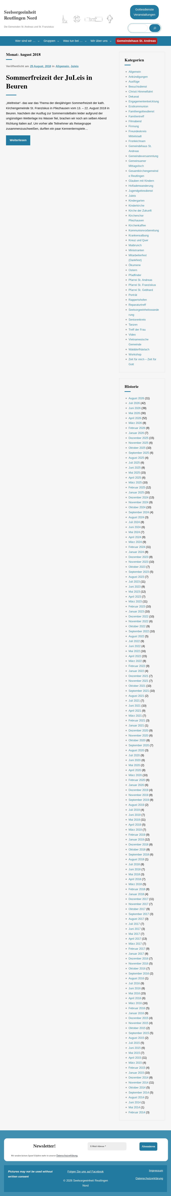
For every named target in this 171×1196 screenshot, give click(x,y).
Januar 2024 (136, 552)
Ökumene (135, 265)
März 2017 (135, 943)
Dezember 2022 (138, 616)
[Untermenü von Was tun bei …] (86, 41)
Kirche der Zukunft (140, 210)
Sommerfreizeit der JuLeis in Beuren (49, 81)
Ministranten (136, 250)
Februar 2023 (137, 606)
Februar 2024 (137, 547)
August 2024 (136, 517)
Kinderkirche (136, 205)
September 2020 (139, 745)
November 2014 (138, 1082)
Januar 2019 (136, 839)
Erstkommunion (138, 106)
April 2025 (135, 477)
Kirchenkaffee (137, 225)
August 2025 (136, 457)
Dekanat (134, 96)
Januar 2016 (136, 1013)
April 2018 (135, 879)
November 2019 (138, 795)
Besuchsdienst (138, 86)
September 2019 (139, 799)
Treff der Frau (137, 329)
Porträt (133, 295)
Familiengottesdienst (141, 111)
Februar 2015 (137, 1067)
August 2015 (136, 1037)
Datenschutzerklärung (66, 1155)
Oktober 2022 (137, 626)
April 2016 (135, 998)
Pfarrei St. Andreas (140, 280)
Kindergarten (136, 200)
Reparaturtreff (137, 304)
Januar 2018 (136, 894)
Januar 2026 (136, 433)
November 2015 (138, 1023)
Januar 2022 (136, 671)
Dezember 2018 (138, 844)
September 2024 (139, 512)
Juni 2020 (135, 760)
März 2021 (135, 715)
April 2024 (135, 537)
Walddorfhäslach (139, 349)
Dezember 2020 (138, 730)
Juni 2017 (135, 928)
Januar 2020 (136, 785)
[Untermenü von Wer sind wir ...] (39, 41)
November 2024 (138, 502)
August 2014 (136, 1097)
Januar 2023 (136, 611)
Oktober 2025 (137, 447)
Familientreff (136, 116)
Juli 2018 (134, 864)
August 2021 (136, 695)
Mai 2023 (134, 591)
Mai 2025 (134, 472)
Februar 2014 (137, 1112)
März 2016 (135, 1003)
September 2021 (139, 690)
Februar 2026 (137, 428)
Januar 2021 (136, 725)
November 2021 (138, 680)
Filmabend (135, 121)
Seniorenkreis (137, 319)
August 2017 (136, 918)
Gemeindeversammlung (143, 156)
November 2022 (138, 621)
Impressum (156, 1170)
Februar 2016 (137, 1008)
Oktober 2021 (137, 685)
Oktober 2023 (137, 566)
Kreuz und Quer (138, 240)
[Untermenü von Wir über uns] (111, 41)
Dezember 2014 (138, 1077)
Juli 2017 (134, 923)
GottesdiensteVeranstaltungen (144, 12)
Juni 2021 (135, 705)
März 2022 (135, 661)
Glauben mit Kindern (141, 180)
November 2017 (138, 904)
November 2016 (138, 963)
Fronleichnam (137, 141)
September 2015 (139, 1033)
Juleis (74, 66)
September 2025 (139, 452)
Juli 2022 (134, 641)
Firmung (134, 126)
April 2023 (135, 596)
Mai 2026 (134, 413)
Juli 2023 (134, 581)
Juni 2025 (135, 467)
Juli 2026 (134, 403)
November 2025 (138, 442)
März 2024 (135, 542)
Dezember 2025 (138, 438)
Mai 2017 (134, 933)
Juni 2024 (135, 527)
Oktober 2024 (137, 507)
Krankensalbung (139, 235)
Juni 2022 (135, 646)
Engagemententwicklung (144, 101)
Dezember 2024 (138, 497)
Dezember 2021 (138, 676)
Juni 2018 (135, 869)
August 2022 (136, 636)
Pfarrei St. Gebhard (141, 290)
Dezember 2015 (138, 1018)
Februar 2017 (137, 948)
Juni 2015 (135, 1047)
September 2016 (139, 973)
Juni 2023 (135, 586)
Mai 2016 (134, 993)
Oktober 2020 (137, 740)
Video (132, 334)
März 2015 (135, 1062)
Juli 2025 (134, 462)
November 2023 (138, 561)
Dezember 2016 (138, 958)
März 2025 (135, 482)
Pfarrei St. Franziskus (142, 285)
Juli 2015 (134, 1042)
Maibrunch (135, 245)
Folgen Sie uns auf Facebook (85, 1171)
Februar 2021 (137, 720)
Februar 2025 (137, 487)
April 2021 (135, 710)
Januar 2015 (136, 1072)
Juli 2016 (134, 983)
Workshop (135, 354)
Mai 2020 (134, 765)
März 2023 (135, 601)
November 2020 (138, 735)
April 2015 (135, 1057)
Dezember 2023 (138, 557)
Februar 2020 (137, 780)
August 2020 (136, 750)
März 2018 (135, 884)
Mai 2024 (134, 532)
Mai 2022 (134, 651)
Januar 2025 (136, 492)
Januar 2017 (136, 953)
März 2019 (135, 829)
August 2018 (136, 859)
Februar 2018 (137, 889)
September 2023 (139, 571)
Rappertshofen (138, 299)
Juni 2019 (135, 814)
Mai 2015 (134, 1052)
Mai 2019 (134, 819)
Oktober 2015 (137, 1028)
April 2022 (135, 656)
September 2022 (139, 631)
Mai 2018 (134, 874)
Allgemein (62, 66)
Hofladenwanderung (141, 185)
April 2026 (135, 418)
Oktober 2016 (137, 968)
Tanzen (133, 324)
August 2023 (136, 576)
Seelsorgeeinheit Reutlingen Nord (20, 15)
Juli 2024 (134, 522)
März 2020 (135, 775)
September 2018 (139, 854)
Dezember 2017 (138, 899)
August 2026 (136, 398)
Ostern (133, 270)
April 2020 (135, 770)
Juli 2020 (134, 755)
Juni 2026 (135, 408)
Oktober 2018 (137, 849)
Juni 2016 (135, 988)
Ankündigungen (138, 76)
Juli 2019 (134, 809)
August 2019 (136, 804)
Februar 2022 (137, 666)
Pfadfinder (135, 275)
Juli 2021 (134, 700)
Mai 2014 (134, 1107)
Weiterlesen (18, 140)
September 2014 (139, 1092)
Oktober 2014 (137, 1087)
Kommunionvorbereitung (144, 230)
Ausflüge (134, 81)
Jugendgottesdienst (141, 190)
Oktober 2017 (137, 909)
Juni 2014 (135, 1102)
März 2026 (135, 423)
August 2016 (136, 978)
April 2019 (135, 824)
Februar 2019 (137, 834)
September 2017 (139, 914)
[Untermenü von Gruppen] (58, 41)
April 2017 (135, 938)
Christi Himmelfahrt (141, 91)
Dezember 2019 (138, 790)
